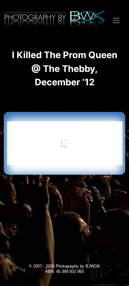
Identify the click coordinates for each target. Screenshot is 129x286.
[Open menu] (119, 20)
